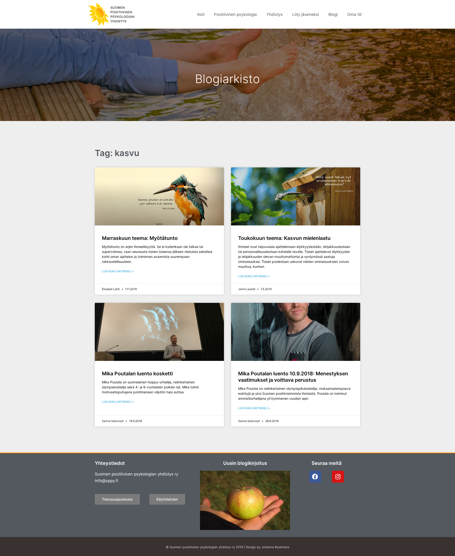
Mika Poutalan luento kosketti (137, 374)
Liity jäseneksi (305, 14)
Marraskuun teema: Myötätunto (140, 238)
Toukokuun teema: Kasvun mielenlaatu (284, 238)
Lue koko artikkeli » (118, 271)
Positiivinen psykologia (235, 14)
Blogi (333, 14)
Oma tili (354, 14)
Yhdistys (274, 14)
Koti (201, 14)
